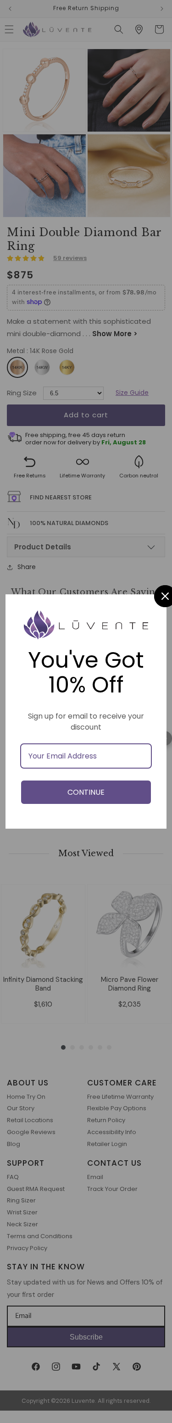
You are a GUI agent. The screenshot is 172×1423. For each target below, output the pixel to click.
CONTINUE (86, 792)
